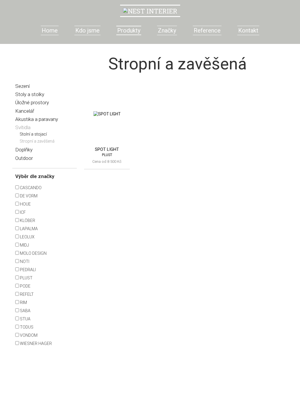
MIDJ (24, 245)
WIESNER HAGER (35, 343)
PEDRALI (27, 269)
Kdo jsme (87, 30)
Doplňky (24, 150)
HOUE (25, 204)
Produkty (128, 30)
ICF (22, 212)
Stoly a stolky (29, 94)
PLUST (26, 278)
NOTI (24, 261)
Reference (207, 30)
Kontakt (248, 30)
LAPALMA (28, 228)
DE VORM (28, 196)
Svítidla (22, 127)
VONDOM (28, 335)
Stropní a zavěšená (37, 141)
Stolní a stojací (33, 134)
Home (50, 30)
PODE (24, 286)
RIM (23, 302)
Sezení (22, 86)
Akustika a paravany (36, 119)
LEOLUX (27, 237)
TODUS (26, 327)
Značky (167, 30)
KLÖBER (27, 220)
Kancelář (24, 111)
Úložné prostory (32, 102)
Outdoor (24, 158)
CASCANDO (30, 187)
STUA (24, 319)
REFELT (26, 294)
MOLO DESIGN (33, 253)
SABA (24, 310)
